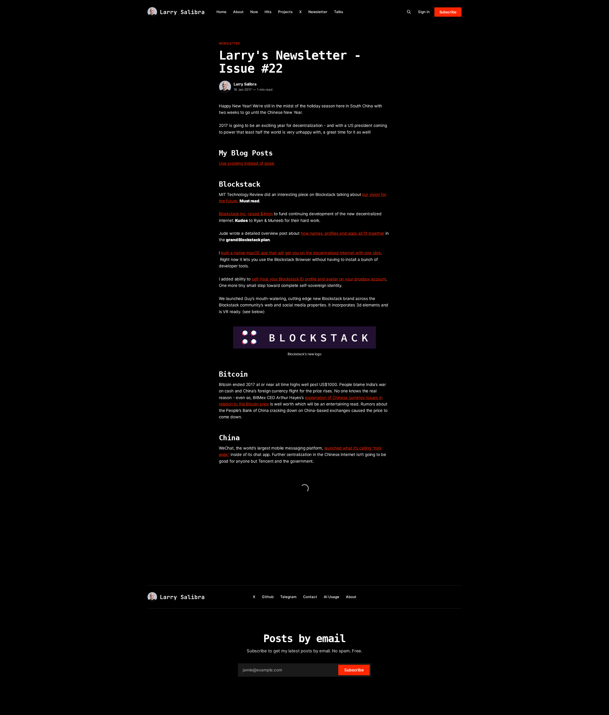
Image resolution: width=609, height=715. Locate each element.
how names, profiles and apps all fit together (342, 233)
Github (268, 597)
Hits (268, 12)
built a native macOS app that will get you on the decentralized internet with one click (301, 252)
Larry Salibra (245, 84)
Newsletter (317, 12)
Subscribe (448, 12)
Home (221, 12)
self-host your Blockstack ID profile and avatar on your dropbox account (319, 279)
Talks (338, 12)
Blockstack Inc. (232, 213)
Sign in (424, 12)
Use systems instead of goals (246, 163)
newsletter (229, 43)
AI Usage (331, 597)
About (238, 12)
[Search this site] (409, 12)
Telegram (288, 597)
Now (254, 12)
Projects (285, 12)
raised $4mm (260, 213)
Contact (310, 597)
